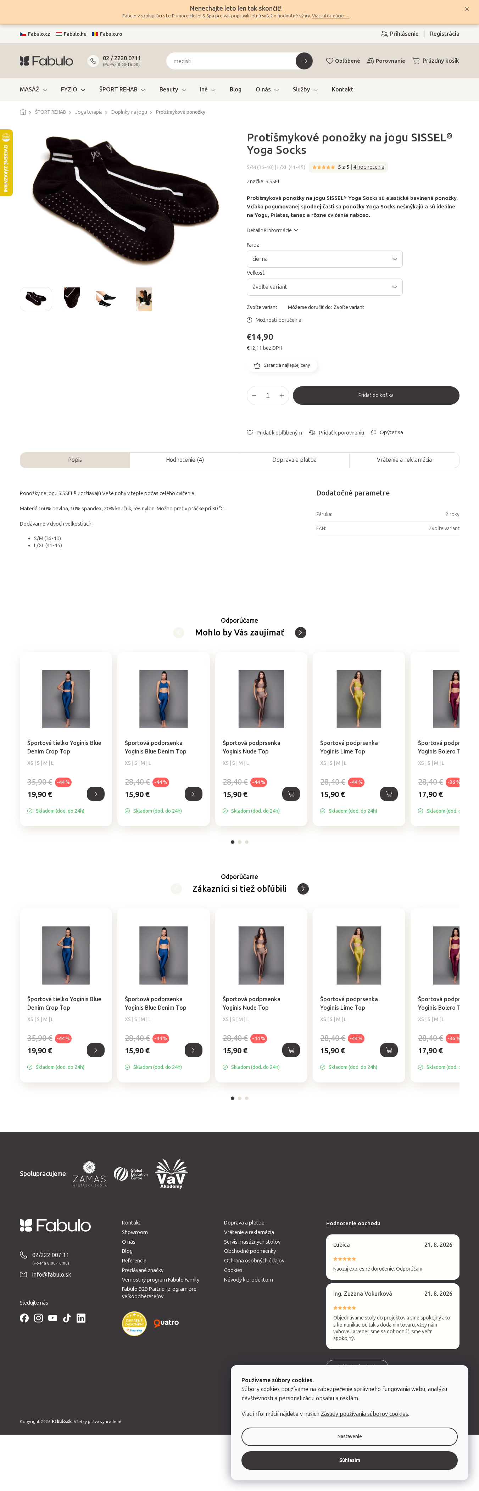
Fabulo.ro (111, 34)
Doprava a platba (294, 459)
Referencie (134, 1260)
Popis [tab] (75, 459)
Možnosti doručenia (278, 320)
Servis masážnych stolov (252, 1242)
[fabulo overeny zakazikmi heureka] (134, 1323)
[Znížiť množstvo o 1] (254, 395)
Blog (127, 1251)
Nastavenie (350, 1437)
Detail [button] (96, 794)
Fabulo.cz (39, 34)
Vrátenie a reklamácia (404, 459)
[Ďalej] (178, 632)
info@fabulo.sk (51, 1274)
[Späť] (300, 632)
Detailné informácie (269, 230)
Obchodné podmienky (250, 1251)
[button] (66, 802)
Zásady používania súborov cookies (364, 1414)
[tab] (232, 842)
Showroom (135, 1232)
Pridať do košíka (376, 395)
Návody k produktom (248, 1280)
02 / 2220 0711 (122, 58)
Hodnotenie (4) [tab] (185, 459)
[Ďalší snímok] (227, 299)
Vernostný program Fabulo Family (160, 1280)
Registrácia (444, 33)
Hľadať (304, 60)
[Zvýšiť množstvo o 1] (282, 395)
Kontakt (131, 1223)
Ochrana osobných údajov (254, 1260)
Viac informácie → (331, 15)
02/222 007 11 (50, 1255)
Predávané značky (142, 1270)
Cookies (233, 1270)
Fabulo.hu (75, 34)
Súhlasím (349, 1460)
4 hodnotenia (368, 167)
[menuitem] (33, 89)
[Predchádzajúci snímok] (25, 299)
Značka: (263, 181)
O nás (128, 1242)
